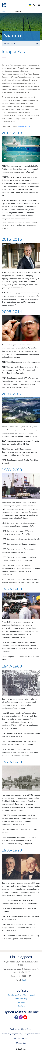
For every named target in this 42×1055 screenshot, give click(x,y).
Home (4, 11)
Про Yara (21, 1006)
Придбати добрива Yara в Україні (21, 995)
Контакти (21, 1002)
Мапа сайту (21, 1043)
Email (24, 980)
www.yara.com (23, 126)
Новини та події (21, 999)
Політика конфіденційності (21, 1029)
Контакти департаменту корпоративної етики (21, 1034)
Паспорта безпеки (21, 1039)
